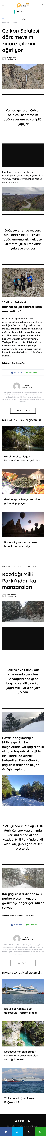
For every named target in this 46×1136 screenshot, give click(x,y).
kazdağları (29, 915)
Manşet (21, 566)
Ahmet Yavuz (11, 595)
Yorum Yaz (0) (21, 410)
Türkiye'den (31, 566)
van (23, 363)
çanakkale (21, 915)
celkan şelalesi (15, 363)
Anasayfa (5, 23)
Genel (15, 23)
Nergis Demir (11, 58)
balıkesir (13, 915)
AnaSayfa (6, 566)
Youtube (23, 12)
